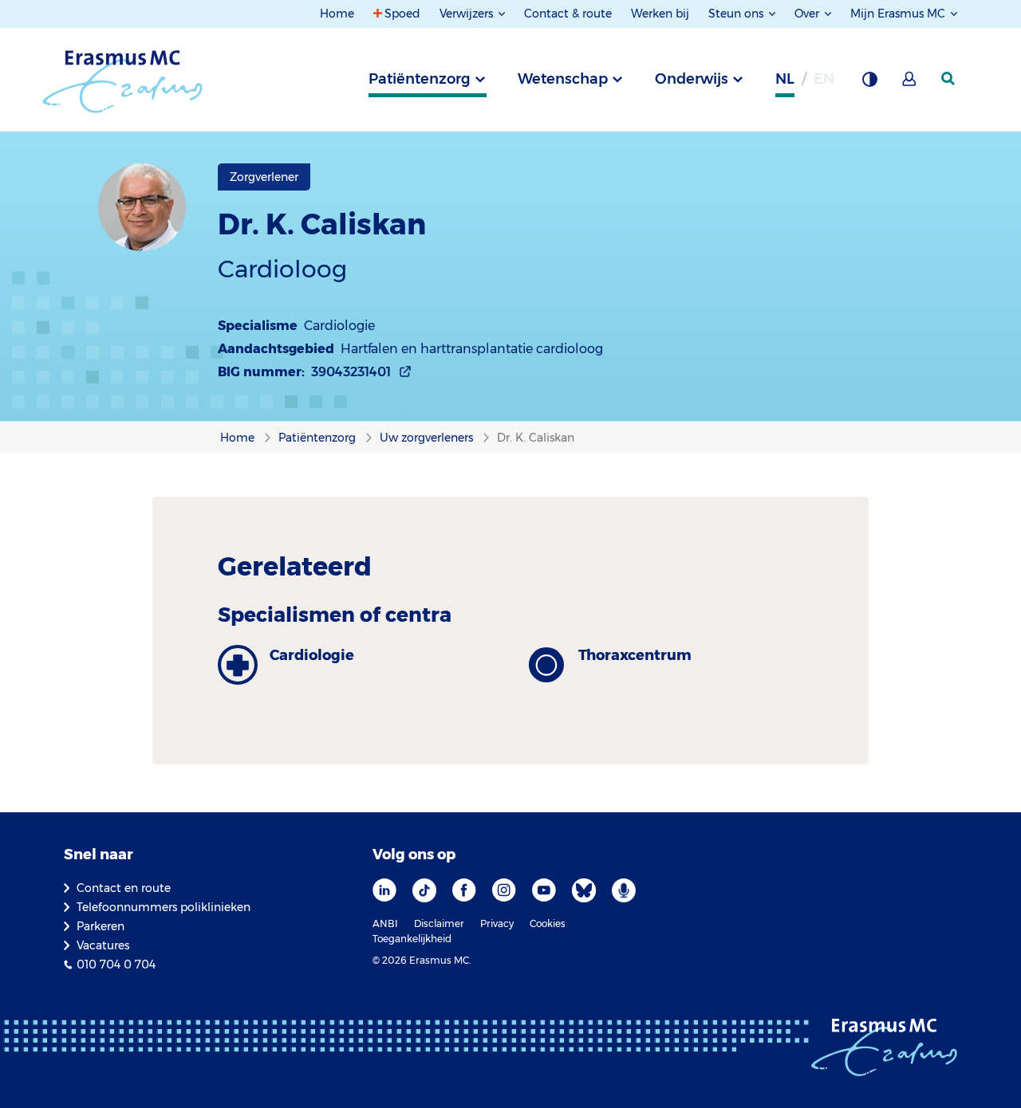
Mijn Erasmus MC (899, 13)
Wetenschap (563, 79)
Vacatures (103, 945)
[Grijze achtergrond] (869, 84)
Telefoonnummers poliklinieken (163, 907)
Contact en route (124, 888)
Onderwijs (691, 79)
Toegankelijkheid (412, 939)
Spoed (402, 13)
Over (808, 13)
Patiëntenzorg (420, 79)
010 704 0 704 (116, 964)
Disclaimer (439, 923)
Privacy (497, 923)
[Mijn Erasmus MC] (910, 84)
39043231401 (351, 371)
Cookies (548, 923)
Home (337, 13)
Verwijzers (468, 13)
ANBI (385, 923)
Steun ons (737, 13)
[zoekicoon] (949, 79)
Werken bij (660, 13)
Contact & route (568, 13)
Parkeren (100, 926)
